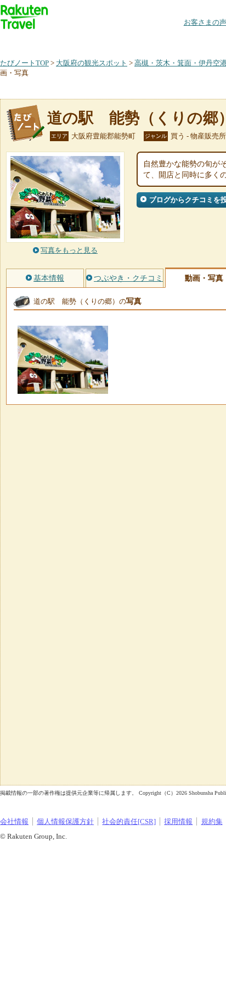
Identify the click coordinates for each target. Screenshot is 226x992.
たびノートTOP (24, 63)
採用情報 (178, 821)
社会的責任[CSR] (129, 821)
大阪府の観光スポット (91, 63)
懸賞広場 (128, 41)
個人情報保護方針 (65, 821)
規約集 (212, 821)
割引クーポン (173, 41)
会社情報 (14, 821)
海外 (83, 41)
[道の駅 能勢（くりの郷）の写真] (63, 388)
